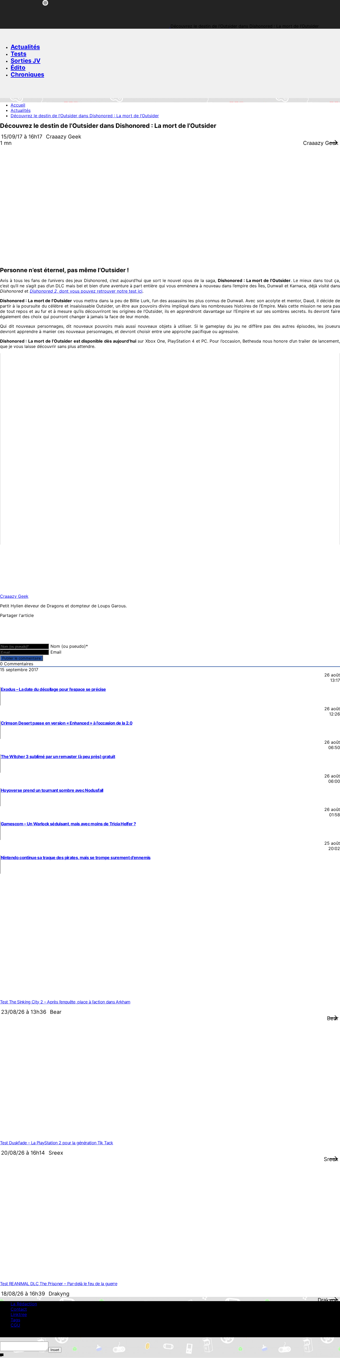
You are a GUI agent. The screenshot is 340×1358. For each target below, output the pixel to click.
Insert (54, 1350)
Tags (15, 1319)
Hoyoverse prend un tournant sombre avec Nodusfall (52, 790)
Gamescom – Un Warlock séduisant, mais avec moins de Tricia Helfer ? (68, 823)
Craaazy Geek (14, 596)
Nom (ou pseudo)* (69, 646)
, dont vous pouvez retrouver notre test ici (86, 291)
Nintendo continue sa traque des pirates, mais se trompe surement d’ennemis (76, 857)
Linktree (19, 1314)
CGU (15, 1325)
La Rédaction (24, 1303)
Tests (18, 53)
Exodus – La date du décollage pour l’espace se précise (53, 689)
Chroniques (27, 74)
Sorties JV (25, 60)
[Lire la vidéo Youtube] (170, 449)
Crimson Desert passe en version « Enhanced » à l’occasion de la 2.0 (66, 723)
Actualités (25, 46)
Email (55, 652)
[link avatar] (22, 586)
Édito (18, 67)
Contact (19, 1309)
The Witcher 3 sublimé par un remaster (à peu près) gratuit (58, 756)
